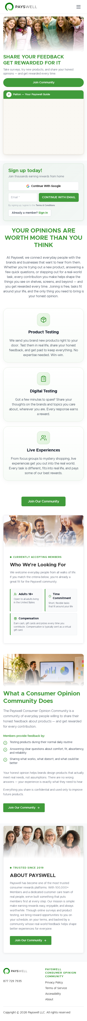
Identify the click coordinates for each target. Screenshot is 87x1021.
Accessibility (53, 993)
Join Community (43, 82)
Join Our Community (43, 501)
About (49, 999)
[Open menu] (78, 6)
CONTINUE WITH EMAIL (58, 197)
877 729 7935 (12, 981)
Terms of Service (56, 988)
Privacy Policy (54, 982)
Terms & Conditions (45, 205)
